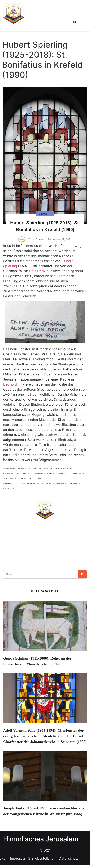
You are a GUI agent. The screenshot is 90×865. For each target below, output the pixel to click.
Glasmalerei (45, 214)
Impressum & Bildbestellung (32, 858)
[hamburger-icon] (79, 13)
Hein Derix (37, 271)
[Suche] (82, 574)
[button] (74, 22)
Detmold (10, 384)
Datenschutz (69, 858)
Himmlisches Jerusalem (40, 839)
